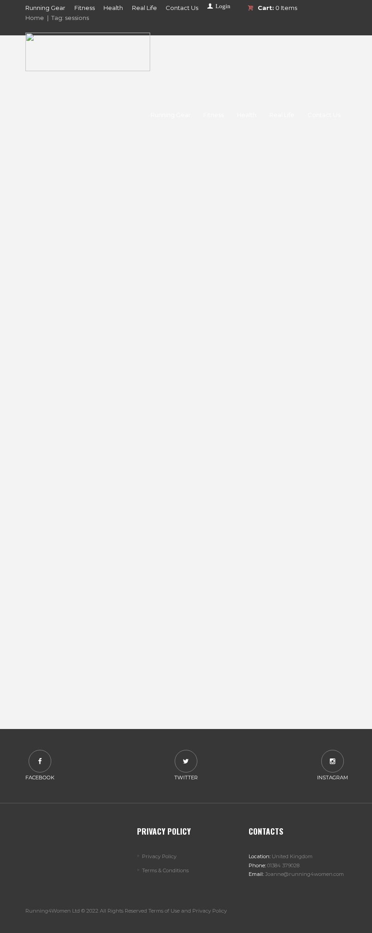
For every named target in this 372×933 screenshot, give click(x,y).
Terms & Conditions (165, 870)
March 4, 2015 (83, 499)
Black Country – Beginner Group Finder (102, 427)
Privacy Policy (159, 856)
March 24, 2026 (83, 192)
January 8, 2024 (83, 351)
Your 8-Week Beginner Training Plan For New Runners (102, 278)
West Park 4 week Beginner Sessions (102, 575)
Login (222, 6)
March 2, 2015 (83, 648)
